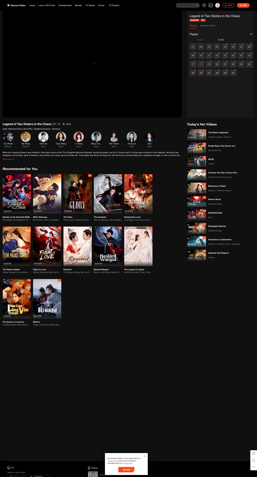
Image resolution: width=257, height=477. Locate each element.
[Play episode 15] (241, 55)
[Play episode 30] (233, 72)
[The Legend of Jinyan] (138, 246)
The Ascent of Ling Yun (13, 321)
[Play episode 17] (193, 64)
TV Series (90, 5)
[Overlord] (77, 246)
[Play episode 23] (241, 64)
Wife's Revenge (40, 217)
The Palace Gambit (11, 269)
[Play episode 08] (249, 46)
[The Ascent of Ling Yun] (17, 298)
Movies (78, 5)
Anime (101, 5)
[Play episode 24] (249, 64)
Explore (115, 5)
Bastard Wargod (101, 269)
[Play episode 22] (233, 64)
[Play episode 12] (217, 55)
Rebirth (36, 321)
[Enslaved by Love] (138, 194)
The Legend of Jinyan (134, 269)
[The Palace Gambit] (17, 246)
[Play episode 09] (193, 55)
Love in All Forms (47, 5)
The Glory (67, 217)
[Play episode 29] (225, 72)
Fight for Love (39, 269)
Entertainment (65, 5)
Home (32, 5)
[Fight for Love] (47, 246)
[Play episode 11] (209, 55)
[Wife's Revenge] (47, 194)
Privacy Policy (113, 460)
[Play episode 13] (225, 55)
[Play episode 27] (209, 72)
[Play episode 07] (241, 46)
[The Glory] (77, 194)
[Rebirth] (47, 298)
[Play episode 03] (209, 46)
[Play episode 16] (249, 55)
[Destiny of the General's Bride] (17, 194)
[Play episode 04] (217, 46)
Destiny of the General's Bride (16, 217)
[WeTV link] (16, 5)
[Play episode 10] (201, 55)
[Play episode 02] (201, 46)
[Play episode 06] (233, 46)
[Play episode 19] (209, 64)
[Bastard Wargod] (108, 246)
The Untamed (100, 217)
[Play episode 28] (217, 72)
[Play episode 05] (225, 46)
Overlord (67, 269)
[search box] (197, 5)
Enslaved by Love (132, 217)
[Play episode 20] (217, 64)
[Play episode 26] (201, 72)
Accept (126, 469)
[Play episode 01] (193, 46)
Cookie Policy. (128, 463)
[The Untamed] (108, 194)
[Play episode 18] (201, 64)
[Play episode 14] (233, 55)
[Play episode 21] (225, 64)
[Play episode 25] (193, 72)
